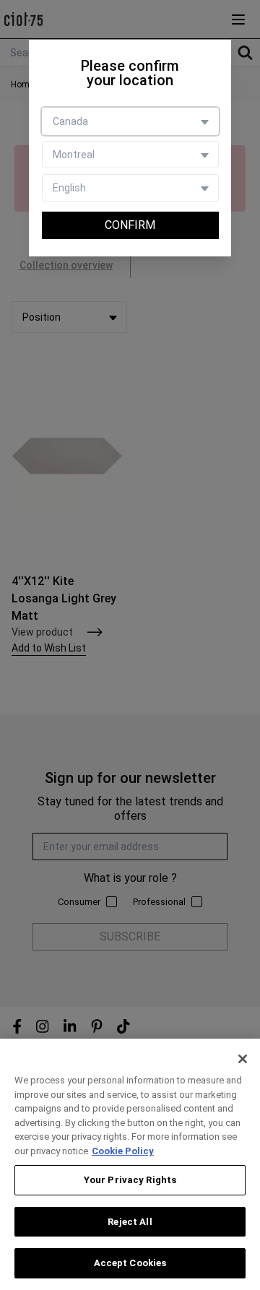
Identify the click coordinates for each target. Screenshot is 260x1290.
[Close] (243, 1059)
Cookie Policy (123, 1151)
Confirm (130, 225)
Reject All (130, 1221)
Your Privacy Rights (130, 1179)
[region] (130, 1164)
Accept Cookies (130, 1262)
